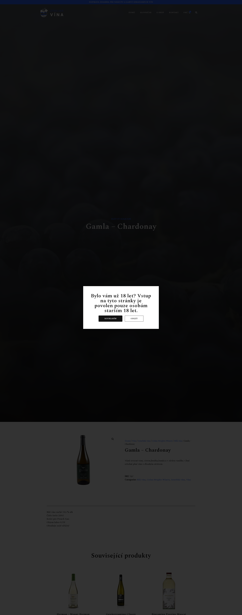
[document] (121, 307)
